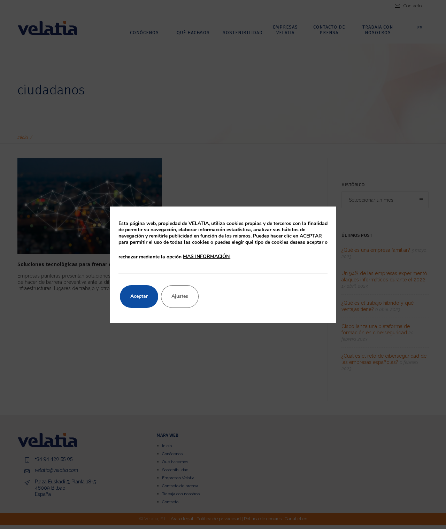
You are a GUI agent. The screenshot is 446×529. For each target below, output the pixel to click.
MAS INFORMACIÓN (206, 256)
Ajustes (179, 296)
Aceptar (139, 296)
